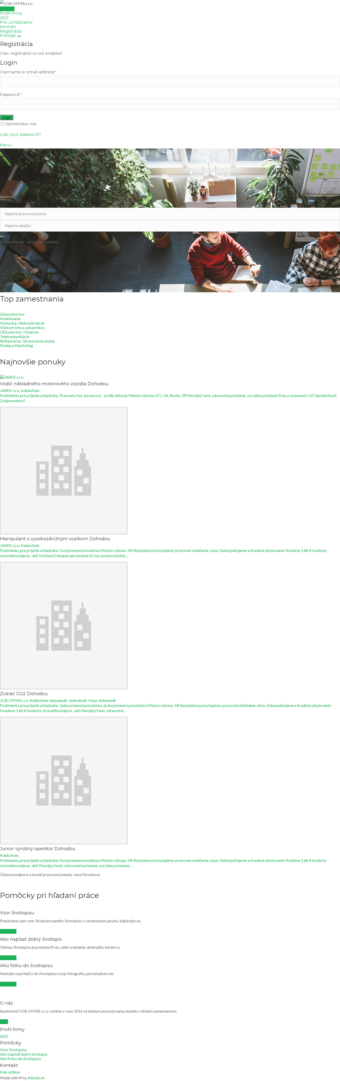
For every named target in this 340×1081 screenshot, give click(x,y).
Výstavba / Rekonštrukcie (22, 323)
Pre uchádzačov (16, 22)
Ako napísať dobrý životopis (24, 1054)
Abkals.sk (36, 1077)
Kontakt (8, 26)
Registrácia (10, 31)
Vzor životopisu (13, 1049)
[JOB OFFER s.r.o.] (170, 3)
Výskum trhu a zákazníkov (22, 327)
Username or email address (28, 72)
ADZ (4, 17)
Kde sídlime (10, 1072)
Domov (7, 8)
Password (10, 94)
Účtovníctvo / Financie (19, 332)
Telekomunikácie (14, 336)
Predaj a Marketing (16, 345)
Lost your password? (20, 134)
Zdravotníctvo (12, 314)
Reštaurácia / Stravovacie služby (27, 341)
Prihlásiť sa (10, 35)
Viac (4, 1021)
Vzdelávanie (10, 318)
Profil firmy (11, 13)
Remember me (20, 124)
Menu (6, 145)
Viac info (8, 931)
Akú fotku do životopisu (20, 1058)
